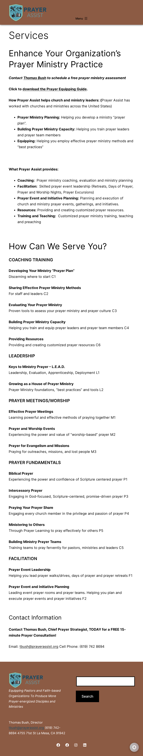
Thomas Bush (34, 78)
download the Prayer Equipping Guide (54, 89)
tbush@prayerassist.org (39, 646)
